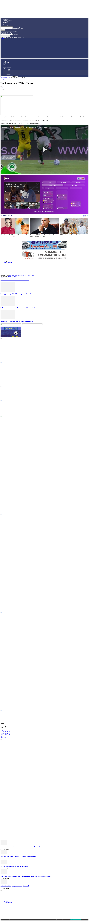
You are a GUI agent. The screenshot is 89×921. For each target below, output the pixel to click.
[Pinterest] (12, 91)
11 (2, 731)
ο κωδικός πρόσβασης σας (18, 28)
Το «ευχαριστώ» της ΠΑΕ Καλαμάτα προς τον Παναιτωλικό (17, 294)
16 (9, 731)
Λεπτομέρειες (78, 919)
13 (5, 731)
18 (2, 733)
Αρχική (4, 61)
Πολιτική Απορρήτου (7, 20)
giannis (2, 87)
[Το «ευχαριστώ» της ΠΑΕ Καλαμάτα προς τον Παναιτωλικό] (8, 291)
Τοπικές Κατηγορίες (7, 67)
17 (1, 733)
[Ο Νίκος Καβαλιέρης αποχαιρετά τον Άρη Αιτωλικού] (4, 883)
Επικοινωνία (5, 22)
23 (9, 733)
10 (1, 731)
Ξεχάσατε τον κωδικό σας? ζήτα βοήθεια (9, 31)
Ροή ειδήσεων (6, 21)
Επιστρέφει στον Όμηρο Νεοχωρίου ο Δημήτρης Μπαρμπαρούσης (18, 856)
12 (3, 731)
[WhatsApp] (17, 91)
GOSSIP (5, 68)
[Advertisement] (44, 49)
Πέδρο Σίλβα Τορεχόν (7, 262)
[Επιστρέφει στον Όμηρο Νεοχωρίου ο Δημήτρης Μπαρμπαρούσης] (4, 854)
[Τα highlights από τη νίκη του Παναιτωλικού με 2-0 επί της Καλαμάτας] (8, 305)
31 (1, 736)
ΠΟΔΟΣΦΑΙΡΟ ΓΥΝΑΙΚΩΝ (9, 65)
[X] (7, 91)
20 (5, 733)
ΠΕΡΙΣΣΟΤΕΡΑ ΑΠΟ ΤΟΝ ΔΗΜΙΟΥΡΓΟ (19, 280)
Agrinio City (8, 74)
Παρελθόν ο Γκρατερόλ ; (12, 276)
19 (3, 733)
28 (6, 734)
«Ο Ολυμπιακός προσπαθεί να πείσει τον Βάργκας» (14, 866)
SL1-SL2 (5, 63)
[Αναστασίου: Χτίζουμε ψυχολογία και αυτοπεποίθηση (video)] (8, 319)
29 (7, 734)
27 (5, 734)
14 (6, 731)
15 (7, 731)
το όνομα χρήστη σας (17, 27)
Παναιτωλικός (6, 62)
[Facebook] (3, 91)
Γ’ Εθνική (5, 64)
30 (9, 734)
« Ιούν (2, 737)
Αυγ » (5, 737)
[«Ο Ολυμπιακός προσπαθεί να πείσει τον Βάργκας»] (4, 863)
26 (3, 734)
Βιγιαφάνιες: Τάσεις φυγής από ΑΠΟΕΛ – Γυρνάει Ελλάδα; (21, 275)
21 (6, 733)
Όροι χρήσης (5, 19)
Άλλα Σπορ (8, 70)
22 (7, 733)
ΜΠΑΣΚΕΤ (8, 72)
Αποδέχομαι (72, 919)
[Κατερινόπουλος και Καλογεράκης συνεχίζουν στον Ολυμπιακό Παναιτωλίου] (4, 844)
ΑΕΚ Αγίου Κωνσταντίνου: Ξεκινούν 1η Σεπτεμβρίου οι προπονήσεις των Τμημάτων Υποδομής (26, 876)
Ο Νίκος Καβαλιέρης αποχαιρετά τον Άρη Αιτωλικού (15, 886)
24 (1, 734)
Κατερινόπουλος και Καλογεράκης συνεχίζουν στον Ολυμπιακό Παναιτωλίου (21, 846)
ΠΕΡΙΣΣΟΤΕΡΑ (6, 69)
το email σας (15, 34)
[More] (21, 91)
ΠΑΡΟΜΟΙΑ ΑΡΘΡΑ (5, 280)
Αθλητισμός (8, 71)
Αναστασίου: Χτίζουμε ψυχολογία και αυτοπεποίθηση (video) (17, 321)
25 (2, 734)
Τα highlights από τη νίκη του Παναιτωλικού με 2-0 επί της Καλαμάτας (20, 307)
